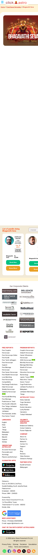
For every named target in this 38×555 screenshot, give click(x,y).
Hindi (3, 425)
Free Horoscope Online (9, 355)
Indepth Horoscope (26, 353)
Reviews (23, 454)
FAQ (21, 449)
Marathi (4, 437)
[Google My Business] (11, 516)
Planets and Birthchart (9, 457)
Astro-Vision (15, 538)
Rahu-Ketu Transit (26, 379)
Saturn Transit (25, 382)
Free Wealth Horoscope (10, 375)
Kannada (5, 434)
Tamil (4, 427)
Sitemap (15, 544)
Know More (13, 268)
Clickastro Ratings (26, 459)
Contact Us (24, 444)
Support (22, 446)
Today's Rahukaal (26, 414)
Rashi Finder (24, 405)
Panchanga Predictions (9, 384)
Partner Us (23, 439)
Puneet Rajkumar (25, 430)
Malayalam (5, 432)
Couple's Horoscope (27, 350)
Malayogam (24, 467)
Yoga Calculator (25, 402)
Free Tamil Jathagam (9, 360)
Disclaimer (23, 544)
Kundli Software (25, 465)
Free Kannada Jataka (9, 414)
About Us (23, 437)
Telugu (4, 430)
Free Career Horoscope (10, 372)
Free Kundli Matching (9, 397)
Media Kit (23, 441)
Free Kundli (5, 358)
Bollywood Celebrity (26, 426)
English (4, 422)
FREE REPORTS (7, 348)
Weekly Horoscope (8, 389)
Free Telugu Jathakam (9, 406)
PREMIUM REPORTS (27, 348)
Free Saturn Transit (8, 416)
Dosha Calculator (26, 407)
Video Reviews (25, 456)
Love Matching (7, 377)
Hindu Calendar (25, 400)
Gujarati (4, 439)
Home (3, 7)
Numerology (24, 375)
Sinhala (4, 442)
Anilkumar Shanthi (18, 237)
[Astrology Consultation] (9, 534)
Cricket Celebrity (25, 428)
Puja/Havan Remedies (13, 7)
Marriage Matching (26, 365)
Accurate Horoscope (9, 450)
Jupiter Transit (25, 377)
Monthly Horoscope (26, 362)
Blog (21, 451)
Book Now (13, 262)
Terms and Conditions (21, 547)
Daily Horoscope (7, 387)
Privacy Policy (6, 544)
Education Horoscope (27, 372)
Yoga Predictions (26, 384)
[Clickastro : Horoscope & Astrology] (9, 477)
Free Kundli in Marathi (9, 404)
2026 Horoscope (26, 360)
